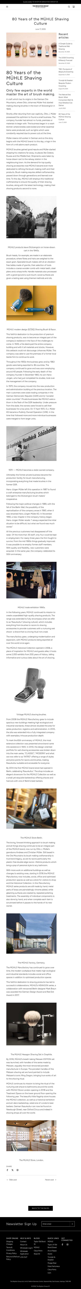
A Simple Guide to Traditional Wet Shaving (65, 46)
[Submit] (72, 1224)
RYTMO (31, 329)
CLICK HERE (27, 2)
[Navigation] (7, 6)
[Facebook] (62, 1244)
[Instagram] (67, 1244)
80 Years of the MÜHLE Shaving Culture (65, 116)
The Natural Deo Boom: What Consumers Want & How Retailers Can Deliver (66, 100)
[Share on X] (12, 1170)
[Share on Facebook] (7, 1170)
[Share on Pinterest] (17, 1170)
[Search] (69, 6)
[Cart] (73, 6)
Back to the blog (40, 1208)
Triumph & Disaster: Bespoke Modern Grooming (66, 83)
